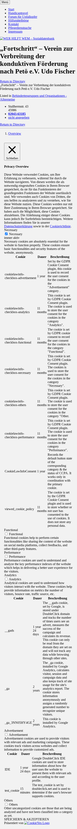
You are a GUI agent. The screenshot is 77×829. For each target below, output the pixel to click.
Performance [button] (12, 552)
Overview (14, 133)
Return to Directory (12, 81)
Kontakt (13, 24)
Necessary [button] (10, 230)
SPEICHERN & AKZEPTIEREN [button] (26, 819)
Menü (5, 2)
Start (11, 9)
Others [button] (8, 800)
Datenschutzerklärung (18, 226)
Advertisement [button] (13, 730)
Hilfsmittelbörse (18, 20)
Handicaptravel (18, 13)
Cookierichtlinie (60, 226)
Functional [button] (11, 530)
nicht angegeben (18, 117)
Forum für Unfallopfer (22, 16)
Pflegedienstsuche (19, 28)
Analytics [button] (10, 575)
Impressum (15, 31)
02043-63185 (17, 114)
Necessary (15, 234)
